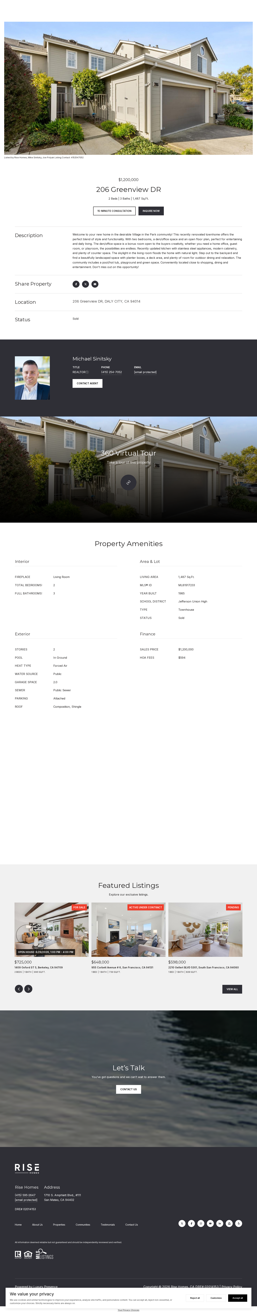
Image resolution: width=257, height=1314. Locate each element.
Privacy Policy (232, 1287)
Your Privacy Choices (128, 1310)
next (28, 989)
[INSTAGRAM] (200, 1223)
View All (232, 989)
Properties (59, 1224)
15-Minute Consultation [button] (114, 210)
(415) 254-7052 (111, 372)
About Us (37, 1224)
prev (19, 989)
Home (18, 1224)
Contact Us (131, 1224)
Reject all (195, 1298)
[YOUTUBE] (210, 1223)
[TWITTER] (182, 1223)
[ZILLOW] (229, 1223)
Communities (83, 1224)
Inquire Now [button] (151, 210)
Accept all (238, 1298)
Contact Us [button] (128, 1089)
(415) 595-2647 (25, 1195)
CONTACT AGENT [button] (87, 383)
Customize (216, 1298)
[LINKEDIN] (219, 1223)
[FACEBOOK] (191, 1223)
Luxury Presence (45, 1287)
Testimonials (108, 1224)
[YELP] (238, 1223)
